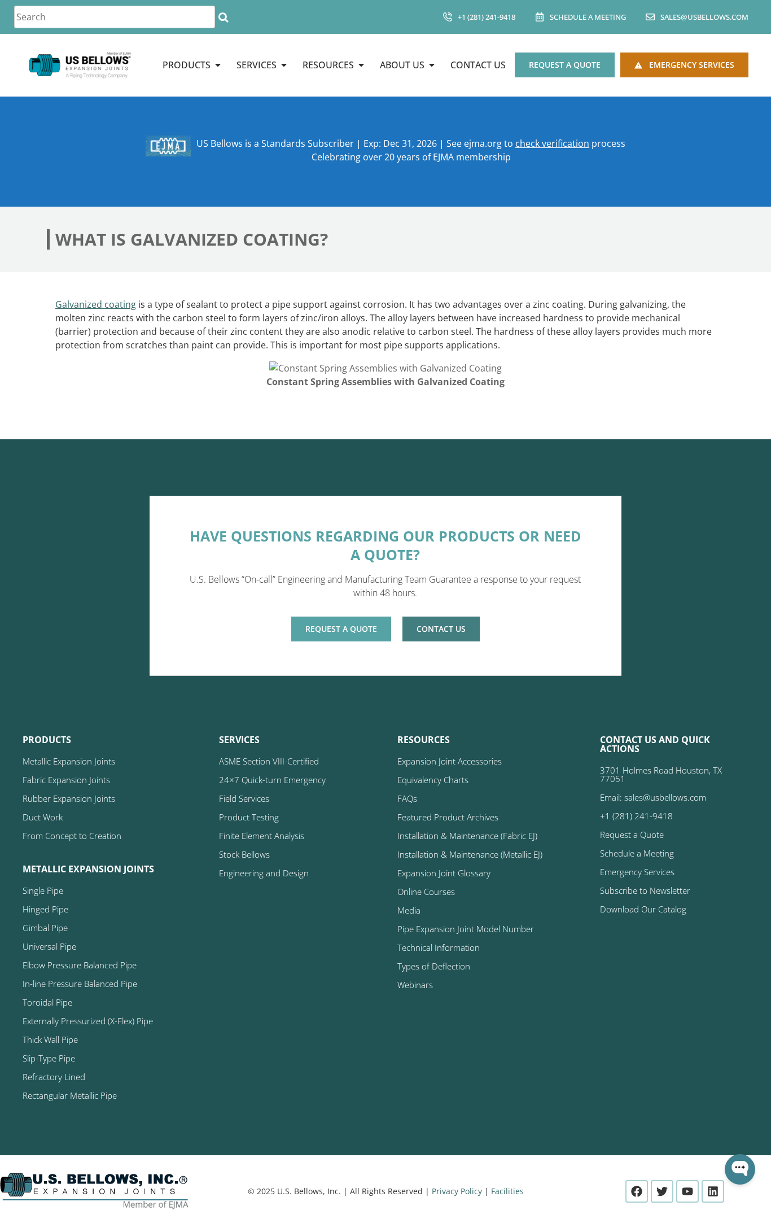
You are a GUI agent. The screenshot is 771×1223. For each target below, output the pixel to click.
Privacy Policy (457, 1191)
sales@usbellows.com (704, 17)
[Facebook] (636, 1191)
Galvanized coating (95, 304)
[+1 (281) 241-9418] (447, 16)
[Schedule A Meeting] (539, 16)
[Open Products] (217, 64)
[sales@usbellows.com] (650, 16)
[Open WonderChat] (740, 1169)
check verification (552, 143)
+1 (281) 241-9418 (486, 17)
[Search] (223, 17)
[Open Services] (283, 64)
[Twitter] (662, 1191)
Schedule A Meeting (588, 17)
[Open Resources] (361, 64)
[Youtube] (687, 1191)
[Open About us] (431, 64)
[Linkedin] (713, 1191)
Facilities (507, 1191)
